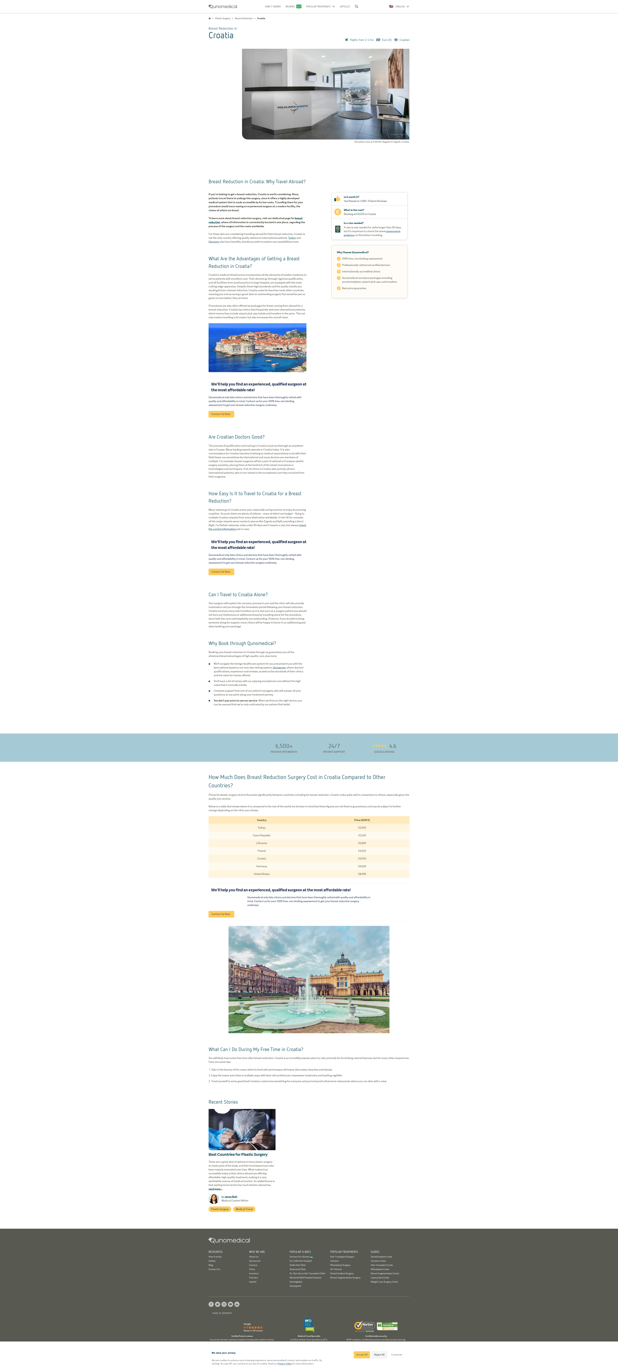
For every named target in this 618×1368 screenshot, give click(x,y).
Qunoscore (279, 667)
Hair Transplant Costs (382, 1265)
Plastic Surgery (220, 1209)
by (229, 1196)
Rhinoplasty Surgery (340, 1265)
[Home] (210, 18)
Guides (212, 1261)
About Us (254, 1256)
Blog (211, 1265)
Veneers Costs (378, 1261)
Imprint (252, 1281)
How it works (273, 6)
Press (252, 1269)
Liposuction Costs (380, 1277)
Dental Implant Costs (381, 1256)
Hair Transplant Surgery (342, 1256)
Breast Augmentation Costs (385, 1273)
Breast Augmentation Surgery (345, 1277)
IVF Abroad (336, 1269)
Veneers (334, 1261)
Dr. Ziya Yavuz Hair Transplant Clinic (308, 1273)
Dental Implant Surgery (342, 1273)
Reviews (290, 6)
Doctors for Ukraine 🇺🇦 (301, 1256)
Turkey (292, 237)
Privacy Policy (285, 1363)
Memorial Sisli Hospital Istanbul (305, 1277)
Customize (396, 1354)
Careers (253, 1265)
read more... (215, 1189)
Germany (214, 241)
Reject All (379, 1354)
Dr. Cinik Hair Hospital (301, 1261)
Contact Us (214, 1269)
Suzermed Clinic (298, 1269)
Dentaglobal (296, 1281)
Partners (253, 1277)
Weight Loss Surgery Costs (384, 1281)
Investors (254, 1273)
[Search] (356, 6)
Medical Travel (244, 1209)
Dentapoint (295, 1286)
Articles (345, 6)
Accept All (361, 1354)
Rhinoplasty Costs (380, 1269)
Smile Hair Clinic (298, 1265)
